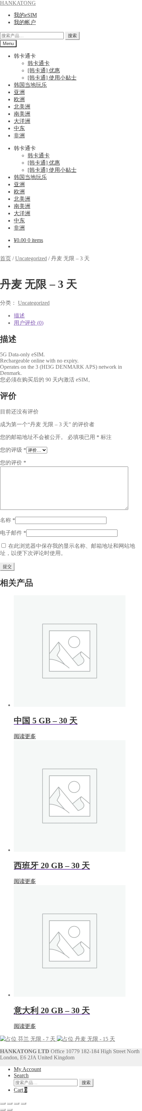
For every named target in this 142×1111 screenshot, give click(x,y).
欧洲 (19, 99)
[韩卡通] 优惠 (44, 70)
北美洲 (22, 106)
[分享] (16, 1103)
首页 (5, 258)
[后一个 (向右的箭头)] (9, 1110)
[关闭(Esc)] (23, 1103)
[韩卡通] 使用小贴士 (52, 78)
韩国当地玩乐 (30, 85)
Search (21, 1075)
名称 (7, 520)
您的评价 (13, 462)
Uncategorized (31, 258)
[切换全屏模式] (9, 1103)
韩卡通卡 (39, 63)
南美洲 (22, 114)
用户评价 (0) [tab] (28, 323)
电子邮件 (13, 533)
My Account (27, 1069)
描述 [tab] (19, 315)
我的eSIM (25, 15)
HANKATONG (18, 3)
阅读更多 (25, 736)
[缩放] (3, 1103)
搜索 (72, 35)
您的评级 (13, 450)
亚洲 (19, 92)
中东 (19, 128)
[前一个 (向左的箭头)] (3, 1110)
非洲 (19, 135)
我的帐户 (25, 22)
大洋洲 (22, 121)
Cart (20, 1090)
